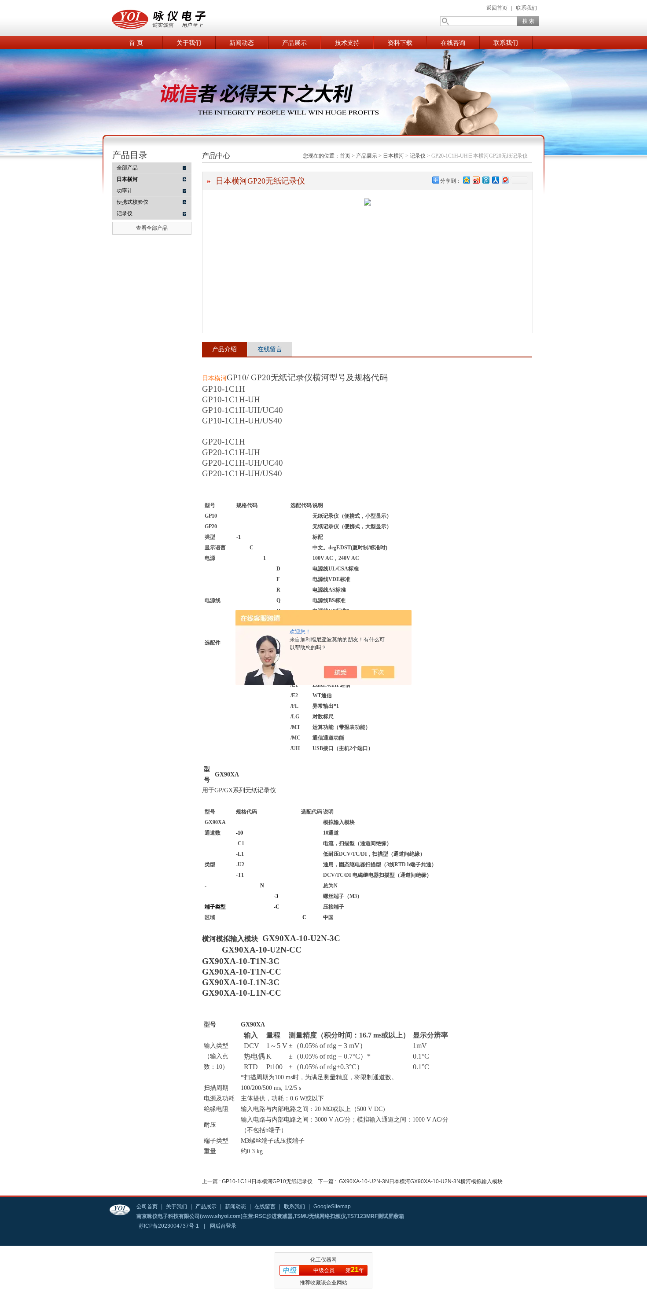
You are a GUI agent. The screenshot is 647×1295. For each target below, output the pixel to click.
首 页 (136, 42)
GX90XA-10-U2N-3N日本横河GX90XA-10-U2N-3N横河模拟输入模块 (421, 1181)
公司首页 (147, 1206)
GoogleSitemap (332, 1206)
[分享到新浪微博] (476, 179)
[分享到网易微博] (505, 179)
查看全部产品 (152, 228)
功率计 (124, 191)
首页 (345, 156)
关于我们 (188, 42)
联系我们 (526, 8)
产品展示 (294, 42)
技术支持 (347, 42)
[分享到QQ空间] (466, 179)
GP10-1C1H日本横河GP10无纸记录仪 (267, 1181)
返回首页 (496, 8)
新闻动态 (241, 42)
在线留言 (269, 349)
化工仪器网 (323, 1260)
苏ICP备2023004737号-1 (169, 1226)
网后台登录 (223, 1226)
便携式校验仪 (132, 202)
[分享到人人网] (495, 179)
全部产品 (127, 168)
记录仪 (124, 213)
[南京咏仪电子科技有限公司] (196, 18)
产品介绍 (224, 349)
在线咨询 (453, 42)
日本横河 (393, 156)
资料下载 (400, 42)
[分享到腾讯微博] (485, 179)
